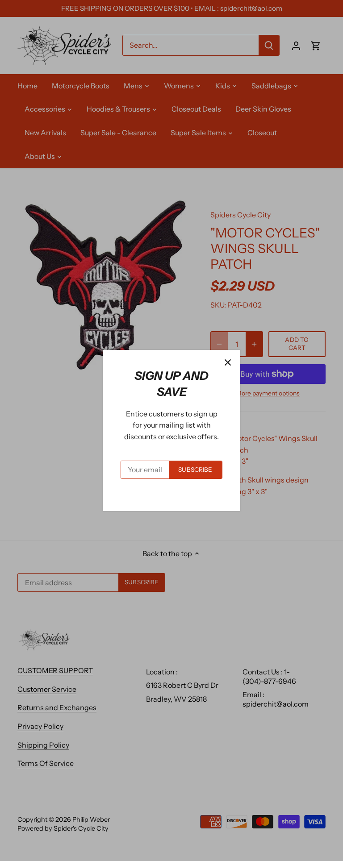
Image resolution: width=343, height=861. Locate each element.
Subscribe (195, 469)
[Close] (228, 362)
